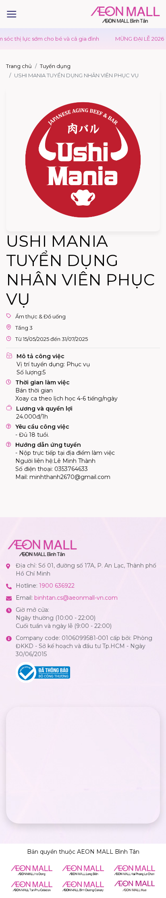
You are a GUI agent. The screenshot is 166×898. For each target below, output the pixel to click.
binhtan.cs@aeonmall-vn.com (76, 597)
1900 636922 (57, 585)
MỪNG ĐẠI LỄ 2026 (130, 38)
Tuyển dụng (55, 66)
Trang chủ (19, 66)
